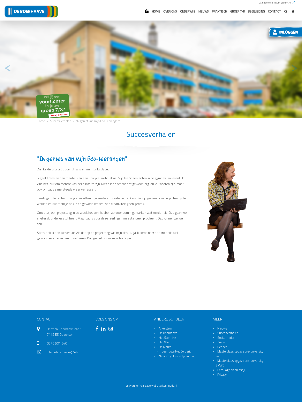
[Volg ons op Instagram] (111, 329)
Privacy (222, 375)
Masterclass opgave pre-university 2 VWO (239, 363)
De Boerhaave (168, 333)
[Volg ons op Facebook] (98, 329)
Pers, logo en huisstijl (231, 370)
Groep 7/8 (237, 11)
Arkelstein (165, 328)
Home (156, 11)
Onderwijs (187, 11)
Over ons (170, 11)
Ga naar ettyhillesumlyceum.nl (275, 2)
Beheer (222, 347)
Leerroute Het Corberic (176, 351)
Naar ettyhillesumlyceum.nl (176, 356)
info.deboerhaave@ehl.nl (64, 352)
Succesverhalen (227, 333)
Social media (225, 338)
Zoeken (222, 342)
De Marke (165, 347)
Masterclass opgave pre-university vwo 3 (239, 353)
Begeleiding (256, 11)
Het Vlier (164, 342)
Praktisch (219, 11)
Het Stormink (167, 338)
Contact (274, 11)
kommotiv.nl (169, 385)
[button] (293, 11)
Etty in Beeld (146, 11)
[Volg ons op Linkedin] (104, 329)
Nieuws (203, 11)
